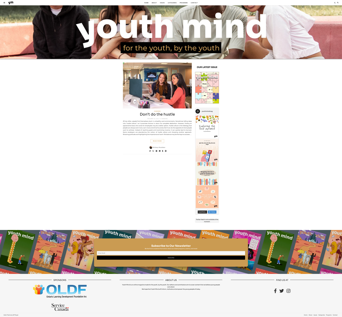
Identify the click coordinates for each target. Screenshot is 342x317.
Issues (162, 3)
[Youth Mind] (10, 3)
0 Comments (163, 118)
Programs (184, 3)
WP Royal (15, 315)
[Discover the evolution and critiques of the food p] (207, 127)
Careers (157, 111)
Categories (172, 3)
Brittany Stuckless (159, 147)
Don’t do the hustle (157, 114)
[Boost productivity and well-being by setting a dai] (207, 196)
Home (146, 3)
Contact (194, 3)
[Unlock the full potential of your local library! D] (207, 173)
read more (157, 141)
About (154, 3)
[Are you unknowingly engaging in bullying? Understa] (207, 150)
